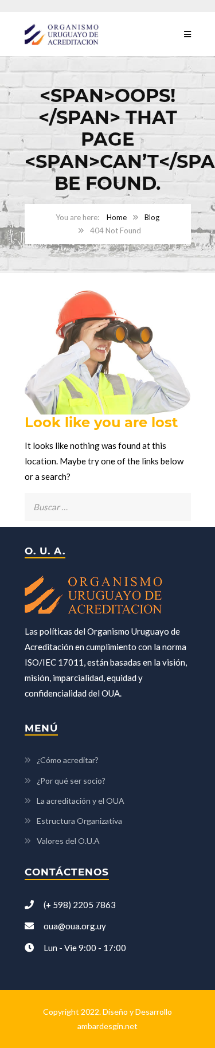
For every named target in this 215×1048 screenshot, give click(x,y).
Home (117, 217)
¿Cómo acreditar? (68, 760)
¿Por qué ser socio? (71, 780)
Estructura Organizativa (79, 821)
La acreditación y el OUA (80, 800)
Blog (151, 217)
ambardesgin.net (107, 1026)
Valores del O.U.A (68, 841)
